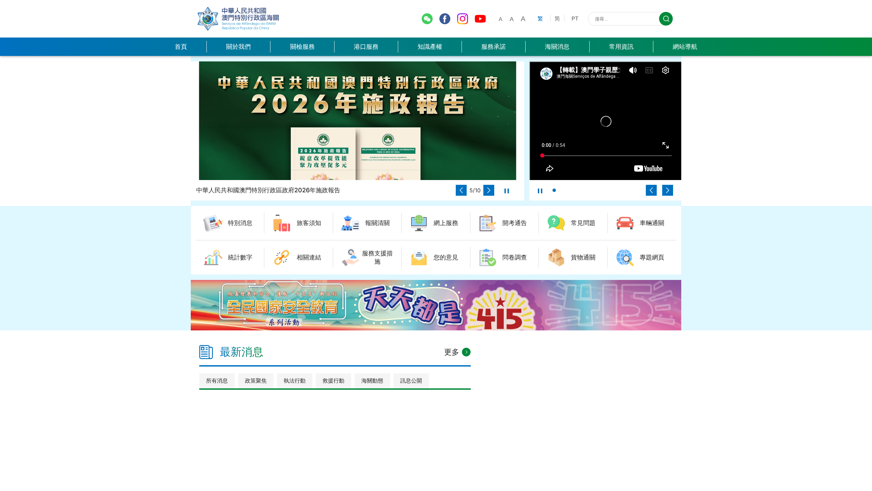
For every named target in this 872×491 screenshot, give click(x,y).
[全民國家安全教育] (436, 305)
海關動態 (372, 380)
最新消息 (241, 351)
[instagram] (462, 18)
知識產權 (430, 46)
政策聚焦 (256, 380)
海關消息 (557, 46)
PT (575, 18)
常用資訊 (621, 46)
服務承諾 (493, 46)
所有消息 (217, 380)
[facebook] (444, 18)
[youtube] (480, 18)
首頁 (181, 46)
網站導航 (685, 46)
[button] (461, 190)
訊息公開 (411, 380)
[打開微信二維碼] (427, 18)
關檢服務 (302, 46)
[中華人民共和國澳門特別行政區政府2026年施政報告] (357, 120)
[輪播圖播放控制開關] (506, 190)
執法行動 (295, 380)
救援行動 (333, 380)
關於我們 (238, 46)
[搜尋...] (666, 19)
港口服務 (366, 46)
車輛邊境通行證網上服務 (239, 37)
